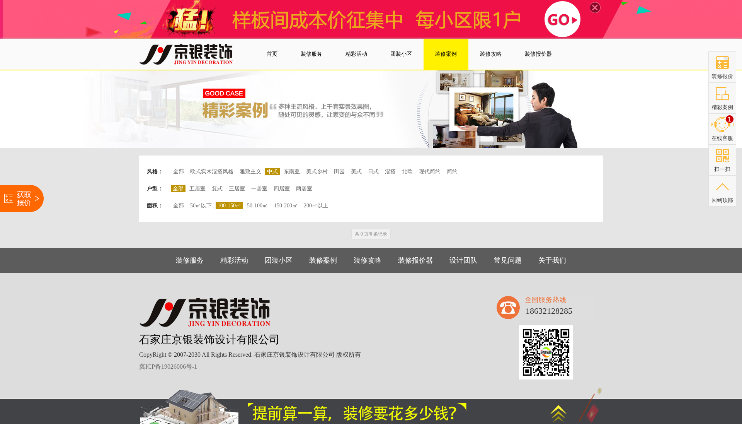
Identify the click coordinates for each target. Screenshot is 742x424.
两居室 (304, 188)
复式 (217, 188)
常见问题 (508, 260)
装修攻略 (367, 260)
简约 (452, 171)
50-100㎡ (257, 206)
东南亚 (292, 171)
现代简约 (430, 171)
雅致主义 (250, 171)
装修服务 (190, 260)
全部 (178, 171)
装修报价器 (415, 260)
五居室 (197, 188)
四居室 (282, 188)
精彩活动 (234, 260)
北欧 (407, 171)
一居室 (259, 188)
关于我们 (552, 260)
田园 (339, 171)
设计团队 (463, 260)
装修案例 (323, 260)
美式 (356, 171)
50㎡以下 (201, 206)
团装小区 (279, 260)
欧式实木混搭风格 (211, 171)
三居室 (237, 188)
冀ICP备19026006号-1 (168, 366)
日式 (373, 171)
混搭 (390, 171)
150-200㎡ (286, 206)
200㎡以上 (316, 206)
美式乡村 (317, 171)
